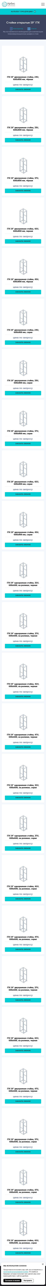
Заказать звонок (23, 89)
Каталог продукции (22, 12)
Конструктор (18, 29)
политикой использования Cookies (15, 1272)
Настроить (28, 1280)
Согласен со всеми (12, 1280)
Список (34, 29)
